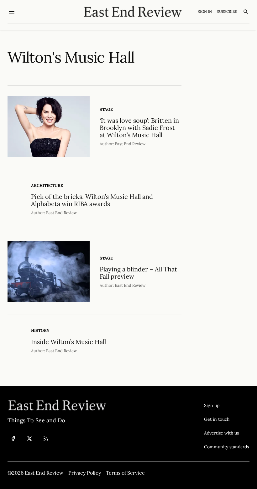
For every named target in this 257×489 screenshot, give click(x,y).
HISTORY (40, 330)
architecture (47, 185)
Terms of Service (125, 473)
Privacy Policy (84, 473)
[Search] (245, 11)
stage (106, 109)
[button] (226, 405)
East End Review (130, 144)
